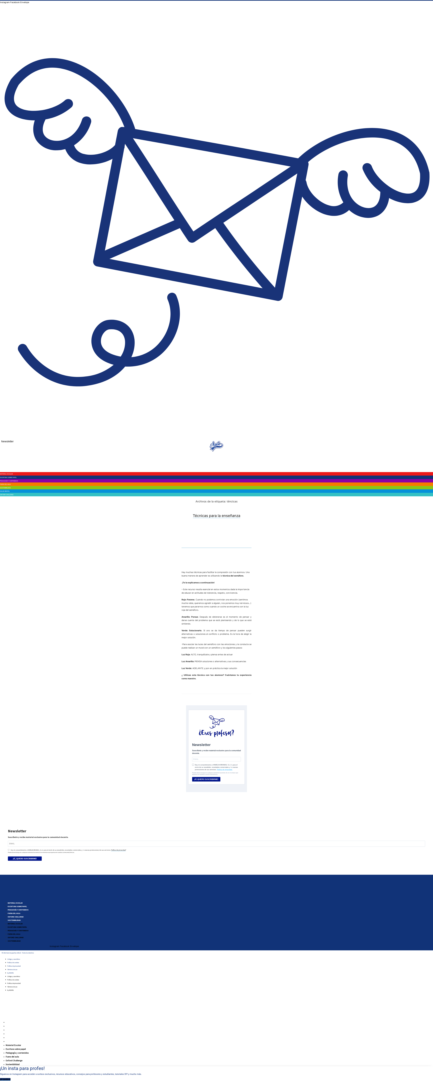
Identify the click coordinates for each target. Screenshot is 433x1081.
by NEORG (10, 973)
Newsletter (7, 441)
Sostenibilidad (14, 920)
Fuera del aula (14, 913)
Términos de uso (12, 970)
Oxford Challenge (16, 917)
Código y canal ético (13, 959)
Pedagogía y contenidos (18, 910)
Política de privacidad (118, 850)
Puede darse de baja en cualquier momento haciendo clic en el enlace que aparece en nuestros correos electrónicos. (41, 852)
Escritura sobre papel (17, 906)
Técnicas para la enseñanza (216, 515)
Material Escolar (15, 903)
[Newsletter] (217, 436)
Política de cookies (13, 963)
